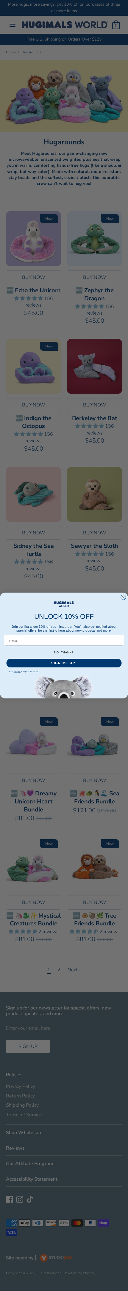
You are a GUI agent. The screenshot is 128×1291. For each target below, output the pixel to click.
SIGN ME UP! (64, 663)
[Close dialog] (123, 597)
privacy (17, 671)
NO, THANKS (64, 652)
